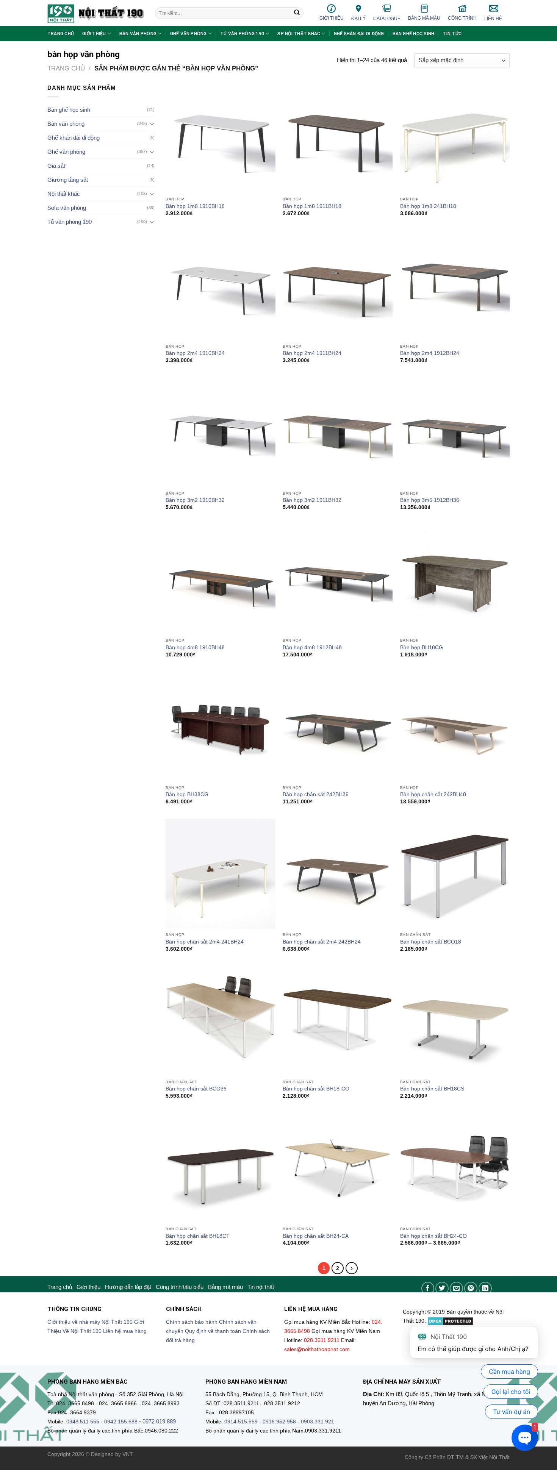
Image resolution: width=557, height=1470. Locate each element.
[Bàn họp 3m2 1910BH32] (220, 432)
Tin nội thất (260, 1287)
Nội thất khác (63, 194)
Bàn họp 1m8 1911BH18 (312, 206)
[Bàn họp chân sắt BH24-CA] (338, 1168)
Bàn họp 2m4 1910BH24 (195, 353)
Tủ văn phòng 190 (242, 33)
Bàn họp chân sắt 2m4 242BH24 (322, 942)
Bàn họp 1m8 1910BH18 (195, 206)
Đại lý (358, 18)
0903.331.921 (317, 1422)
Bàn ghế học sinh (414, 33)
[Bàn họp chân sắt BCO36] (220, 1021)
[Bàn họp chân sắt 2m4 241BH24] (220, 874)
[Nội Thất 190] (95, 13)
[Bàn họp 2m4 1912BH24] (455, 286)
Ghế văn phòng (188, 33)
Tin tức (452, 33)
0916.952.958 (279, 1422)
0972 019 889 (159, 1421)
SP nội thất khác (298, 33)
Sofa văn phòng (66, 208)
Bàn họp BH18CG (421, 647)
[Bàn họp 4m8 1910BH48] (220, 579)
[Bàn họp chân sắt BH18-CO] (338, 1021)
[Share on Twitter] (442, 1288)
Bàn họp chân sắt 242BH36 (316, 794)
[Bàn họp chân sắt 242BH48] (455, 727)
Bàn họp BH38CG (187, 794)
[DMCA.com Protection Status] (450, 1321)
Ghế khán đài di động (359, 33)
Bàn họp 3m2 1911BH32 (312, 500)
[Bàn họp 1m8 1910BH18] (220, 138)
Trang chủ (60, 33)
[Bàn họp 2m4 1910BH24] (220, 286)
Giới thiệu (331, 18)
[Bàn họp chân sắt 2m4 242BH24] (338, 874)
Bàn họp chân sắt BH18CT (198, 1236)
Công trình (462, 18)
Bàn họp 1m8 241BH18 (428, 206)
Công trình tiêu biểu (179, 1287)
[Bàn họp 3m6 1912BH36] (455, 432)
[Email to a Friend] (456, 1288)
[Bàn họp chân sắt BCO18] (455, 874)
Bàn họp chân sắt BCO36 (196, 1089)
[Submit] (297, 13)
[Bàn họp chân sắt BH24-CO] (455, 1168)
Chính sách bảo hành (191, 1322)
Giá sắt (56, 165)
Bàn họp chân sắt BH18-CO (316, 1089)
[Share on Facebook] (428, 1288)
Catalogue (387, 18)
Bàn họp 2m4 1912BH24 (429, 353)
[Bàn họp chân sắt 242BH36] (338, 727)
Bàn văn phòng (137, 33)
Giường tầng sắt (67, 180)
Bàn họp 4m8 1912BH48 (312, 647)
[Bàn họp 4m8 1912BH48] (338, 579)
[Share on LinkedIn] (485, 1288)
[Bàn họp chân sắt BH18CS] (455, 1021)
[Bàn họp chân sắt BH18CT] (220, 1168)
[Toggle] (152, 124)
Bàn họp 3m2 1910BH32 (195, 500)
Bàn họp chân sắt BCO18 (430, 942)
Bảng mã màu (424, 18)
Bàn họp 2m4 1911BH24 (312, 353)
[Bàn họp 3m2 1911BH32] (338, 432)
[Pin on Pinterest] (470, 1288)
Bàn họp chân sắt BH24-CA (316, 1236)
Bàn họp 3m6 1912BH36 (429, 500)
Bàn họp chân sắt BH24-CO (433, 1236)
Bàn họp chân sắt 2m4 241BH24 (205, 942)
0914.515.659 (241, 1422)
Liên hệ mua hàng (125, 1331)
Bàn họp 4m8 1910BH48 (195, 647)
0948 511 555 (82, 1422)
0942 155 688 (121, 1422)
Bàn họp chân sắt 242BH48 (433, 794)
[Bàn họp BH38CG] (220, 727)
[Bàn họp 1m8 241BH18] (455, 138)
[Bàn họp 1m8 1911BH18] (338, 138)
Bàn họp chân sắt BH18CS (432, 1089)
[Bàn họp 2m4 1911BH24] (338, 286)
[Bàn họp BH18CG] (455, 579)
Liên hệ (493, 18)
